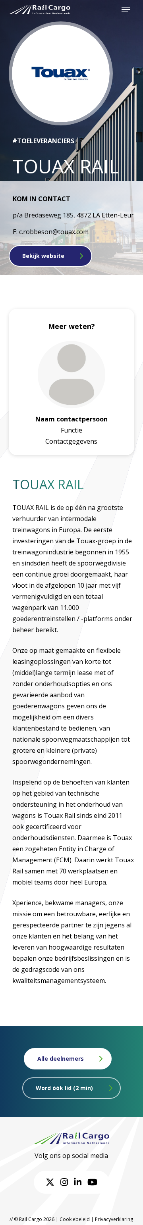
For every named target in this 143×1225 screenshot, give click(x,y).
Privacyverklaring (114, 1219)
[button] (126, 9)
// (11, 1219)
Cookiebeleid (75, 1219)
